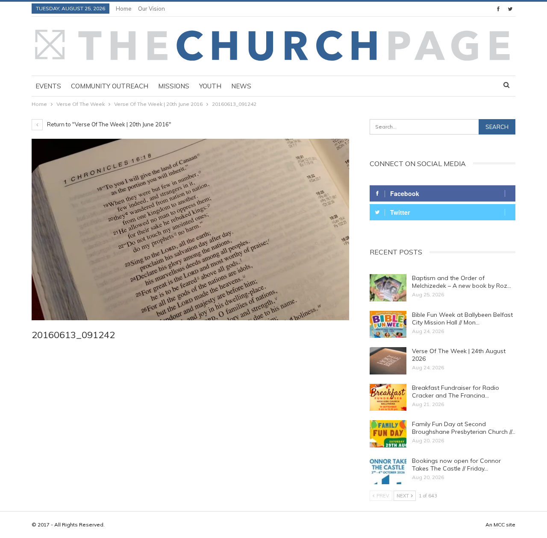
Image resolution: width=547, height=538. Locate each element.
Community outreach (109, 86)
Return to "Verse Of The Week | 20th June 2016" (108, 124)
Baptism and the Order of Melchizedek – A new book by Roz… (461, 281)
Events (48, 86)
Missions (173, 86)
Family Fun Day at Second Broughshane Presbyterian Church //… (463, 428)
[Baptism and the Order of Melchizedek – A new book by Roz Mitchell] (388, 287)
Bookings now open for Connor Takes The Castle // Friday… (456, 464)
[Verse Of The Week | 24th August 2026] (388, 360)
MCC (499, 524)
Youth (210, 86)
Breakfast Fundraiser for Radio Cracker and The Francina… (455, 391)
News (241, 86)
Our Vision (151, 8)
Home (124, 8)
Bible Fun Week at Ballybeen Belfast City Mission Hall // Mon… (462, 318)
